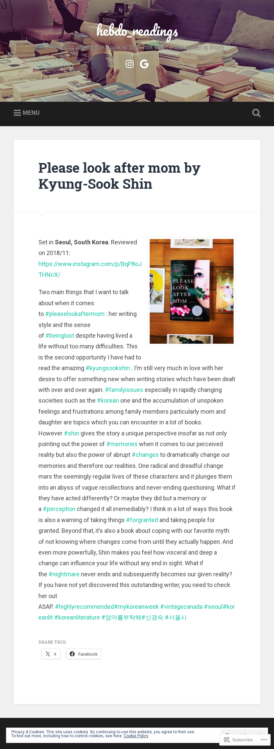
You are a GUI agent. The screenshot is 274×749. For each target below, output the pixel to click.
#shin (71, 433)
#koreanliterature (77, 617)
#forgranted (142, 519)
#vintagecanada (181, 606)
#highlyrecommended (84, 606)
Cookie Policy (136, 736)
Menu (31, 112)
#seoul (213, 606)
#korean (108, 400)
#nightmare (64, 574)
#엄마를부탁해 (121, 617)
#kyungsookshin (108, 367)
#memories (122, 443)
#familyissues (124, 389)
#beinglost (59, 335)
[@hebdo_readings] (129, 63)
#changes (145, 454)
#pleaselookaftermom (75, 313)
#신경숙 (152, 617)
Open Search (255, 113)
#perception (59, 508)
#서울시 (176, 617)
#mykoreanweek (136, 606)
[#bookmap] (144, 63)
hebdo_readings (137, 30)
